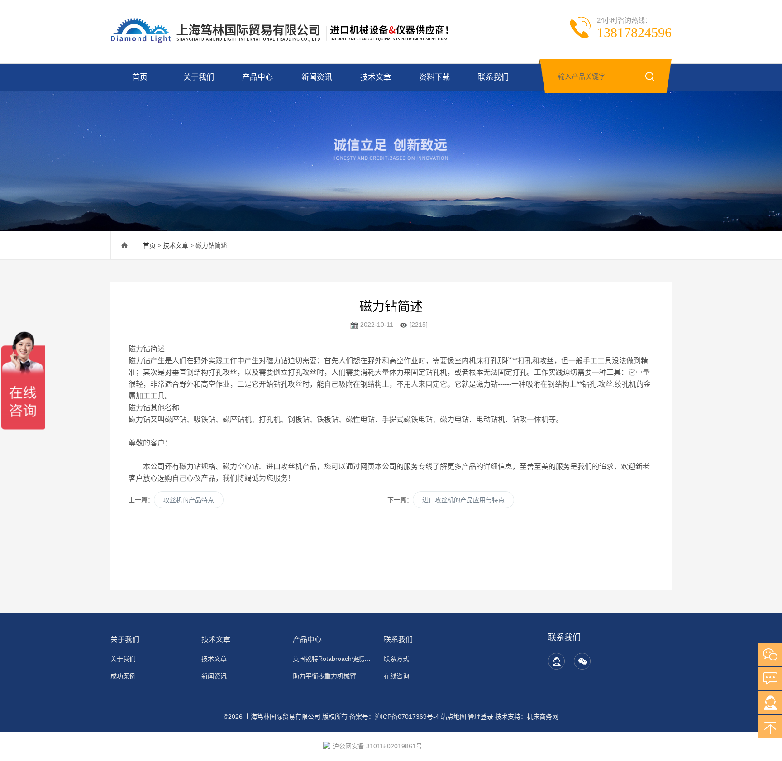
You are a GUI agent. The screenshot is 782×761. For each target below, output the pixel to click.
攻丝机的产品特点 (188, 499)
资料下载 (434, 77)
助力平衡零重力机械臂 (324, 676)
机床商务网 (542, 716)
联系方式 (396, 658)
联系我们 (493, 77)
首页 (140, 77)
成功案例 (123, 676)
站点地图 (453, 716)
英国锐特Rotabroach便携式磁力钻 (333, 658)
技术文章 (375, 77)
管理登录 (480, 716)
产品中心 (257, 77)
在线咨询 (396, 676)
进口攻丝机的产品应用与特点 (463, 499)
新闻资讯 (316, 77)
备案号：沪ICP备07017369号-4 (394, 716)
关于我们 (198, 77)
